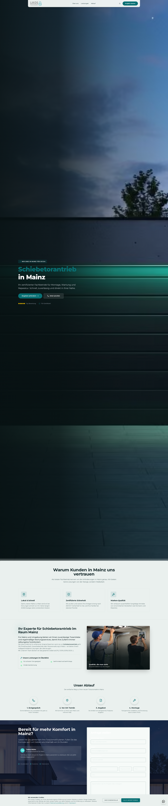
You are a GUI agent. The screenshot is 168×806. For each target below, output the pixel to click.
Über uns (75, 3)
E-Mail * (93, 747)
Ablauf (93, 3)
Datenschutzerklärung (57, 803)
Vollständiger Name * (98, 738)
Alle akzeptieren (130, 800)
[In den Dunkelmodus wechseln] (120, 3)
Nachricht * (94, 780)
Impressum (72, 803)
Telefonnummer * (97, 756)
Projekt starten (130, 3)
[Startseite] (36, 3)
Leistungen (85, 3)
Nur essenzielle (111, 800)
